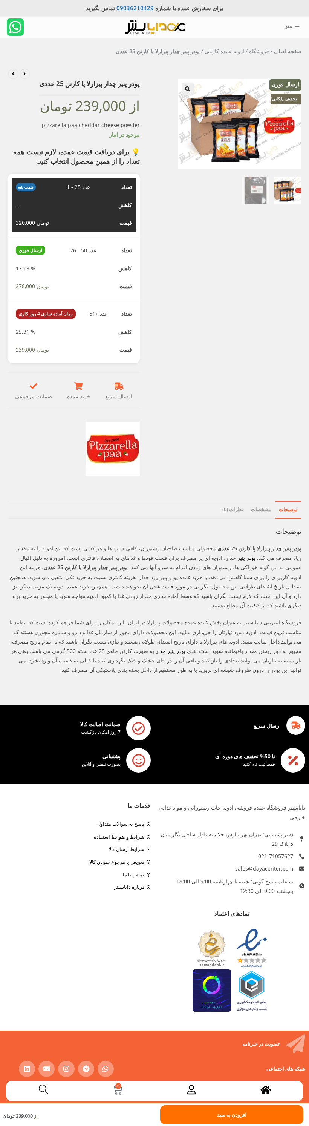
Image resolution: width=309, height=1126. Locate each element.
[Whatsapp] (15, 27)
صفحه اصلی (287, 51)
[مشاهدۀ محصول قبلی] (25, 74)
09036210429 (135, 8)
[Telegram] (86, 1069)
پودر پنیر (246, 557)
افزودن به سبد (231, 1114)
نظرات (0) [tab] (232, 509)
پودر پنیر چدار (170, 650)
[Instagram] (66, 1069)
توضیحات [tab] (288, 509)
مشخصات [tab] (261, 509)
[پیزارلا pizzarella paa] (113, 449)
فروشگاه (259, 51)
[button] (188, 89)
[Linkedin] (27, 1069)
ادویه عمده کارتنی (224, 51)
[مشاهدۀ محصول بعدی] (13, 74)
